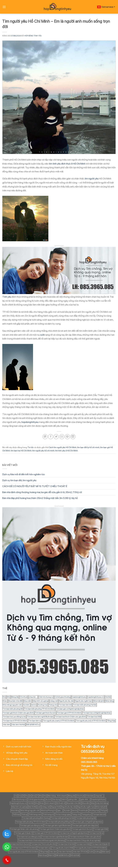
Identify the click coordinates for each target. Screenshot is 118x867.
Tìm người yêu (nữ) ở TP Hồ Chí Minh (91, 721)
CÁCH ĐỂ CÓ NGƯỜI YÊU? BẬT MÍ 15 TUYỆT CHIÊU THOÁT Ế (34, 486)
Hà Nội (108, 697)
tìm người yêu (91, 178)
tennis (33, 705)
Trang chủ (53, 705)
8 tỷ (8, 697)
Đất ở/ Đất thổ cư (33, 724)
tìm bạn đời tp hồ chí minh (88, 447)
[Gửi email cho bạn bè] (61, 436)
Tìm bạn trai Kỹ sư (96, 833)
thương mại (42, 705)
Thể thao (16, 814)
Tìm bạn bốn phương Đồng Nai (60, 822)
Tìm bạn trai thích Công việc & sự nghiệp (83, 840)
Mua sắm (27, 701)
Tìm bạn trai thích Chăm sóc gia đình (70, 717)
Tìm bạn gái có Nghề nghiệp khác (70, 709)
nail (39, 807)
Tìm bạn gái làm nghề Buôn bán (57, 825)
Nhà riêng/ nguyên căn (12, 705)
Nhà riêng (109, 701)
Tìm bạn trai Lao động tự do (14, 717)
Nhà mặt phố (98, 701)
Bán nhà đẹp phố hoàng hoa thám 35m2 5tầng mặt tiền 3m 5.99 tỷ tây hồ (40, 498)
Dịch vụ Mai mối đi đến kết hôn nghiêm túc (23, 474)
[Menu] (4, 7)
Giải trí (64, 799)
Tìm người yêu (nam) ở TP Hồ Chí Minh (58, 721)
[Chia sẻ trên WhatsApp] (45, 436)
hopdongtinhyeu (30, 422)
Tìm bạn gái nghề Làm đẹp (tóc (85, 825)
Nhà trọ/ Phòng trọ (48, 810)
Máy (93, 803)
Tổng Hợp (111, 721)
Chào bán (90, 796)
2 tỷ (15, 796)
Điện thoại (43, 855)
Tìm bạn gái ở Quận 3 (23, 833)
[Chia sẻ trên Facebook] (50, 436)
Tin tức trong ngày (63, 814)
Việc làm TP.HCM (80, 852)
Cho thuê (24, 697)
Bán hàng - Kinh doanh (57, 796)
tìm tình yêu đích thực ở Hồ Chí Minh (67, 163)
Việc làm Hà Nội (18, 724)
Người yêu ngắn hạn (83, 701)
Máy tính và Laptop (40, 701)
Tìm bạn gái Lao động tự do (31, 825)
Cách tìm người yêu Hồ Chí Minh (62, 447)
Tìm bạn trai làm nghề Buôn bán (40, 717)
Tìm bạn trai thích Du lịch (19, 844)
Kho (36, 803)
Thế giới (103, 810)
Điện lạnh (106, 852)
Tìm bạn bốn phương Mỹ (13, 709)
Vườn (91, 852)
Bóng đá (14, 697)
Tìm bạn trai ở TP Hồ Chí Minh (15, 721)
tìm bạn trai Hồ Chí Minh (21, 451)
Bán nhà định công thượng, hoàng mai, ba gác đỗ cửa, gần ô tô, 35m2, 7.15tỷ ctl (42, 492)
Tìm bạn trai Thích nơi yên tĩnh (43, 844)
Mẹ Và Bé (32, 807)
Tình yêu (6, 296)
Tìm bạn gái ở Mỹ (101, 829)
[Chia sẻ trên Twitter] (56, 436)
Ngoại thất (55, 807)
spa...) (60, 810)
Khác (5, 701)
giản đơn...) (85, 799)
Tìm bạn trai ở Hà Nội (66, 844)
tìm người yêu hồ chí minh (43, 451)
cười (42, 334)
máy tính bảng (102, 803)
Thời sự (24, 814)
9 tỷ (44, 796)
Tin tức (31, 447)
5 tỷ (4, 697)
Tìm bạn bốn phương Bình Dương (36, 818)
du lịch (48, 799)
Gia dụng (56, 799)
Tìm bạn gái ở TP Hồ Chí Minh (69, 713)
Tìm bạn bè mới (65, 705)
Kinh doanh (50, 803)
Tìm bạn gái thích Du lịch (45, 713)
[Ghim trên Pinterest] (67, 436)
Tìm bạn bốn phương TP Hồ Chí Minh (39, 709)
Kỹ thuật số (60, 803)
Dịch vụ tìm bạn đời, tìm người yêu (19, 480)
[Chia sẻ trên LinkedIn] (72, 436)
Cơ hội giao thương (63, 697)
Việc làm (6, 724)
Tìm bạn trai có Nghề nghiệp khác (97, 713)
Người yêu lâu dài (66, 701)
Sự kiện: (26, 705)
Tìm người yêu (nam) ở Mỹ (62, 848)
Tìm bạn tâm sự (34, 721)
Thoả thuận (83, 810)
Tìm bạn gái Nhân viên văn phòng (24, 829)
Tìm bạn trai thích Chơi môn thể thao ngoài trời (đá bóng (41, 840)
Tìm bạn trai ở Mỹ (94, 717)
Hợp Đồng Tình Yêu (33, 36)
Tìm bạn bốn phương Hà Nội (84, 705)
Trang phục (86, 814)
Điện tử (51, 855)
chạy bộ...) (33, 697)
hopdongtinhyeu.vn (95, 697)
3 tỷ (20, 796)
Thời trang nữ (48, 814)
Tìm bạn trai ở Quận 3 (100, 844)
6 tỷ (33, 796)
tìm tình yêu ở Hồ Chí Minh (66, 451)
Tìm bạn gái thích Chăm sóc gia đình (18, 713)
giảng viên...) (73, 799)
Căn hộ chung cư (46, 697)
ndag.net (54, 701)
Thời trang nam (35, 814)
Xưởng (97, 852)
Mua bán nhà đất (15, 701)
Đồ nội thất (75, 855)
